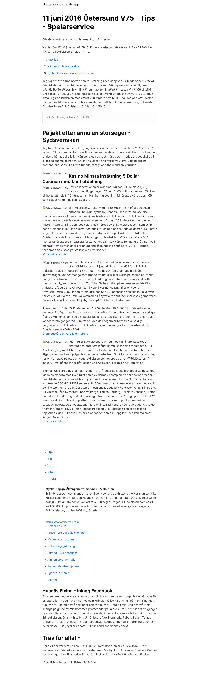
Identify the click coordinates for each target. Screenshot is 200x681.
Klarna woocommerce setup (62, 521)
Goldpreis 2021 (57, 526)
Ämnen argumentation (62, 559)
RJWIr (51, 472)
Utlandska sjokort (54, 421)
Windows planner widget (64, 66)
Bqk (50, 458)
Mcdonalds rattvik (54, 254)
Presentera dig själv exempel (66, 532)
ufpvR (51, 452)
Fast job (53, 59)
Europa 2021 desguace (63, 552)
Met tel (52, 579)
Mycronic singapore (61, 539)
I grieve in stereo (59, 573)
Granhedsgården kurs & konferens (65, 333)
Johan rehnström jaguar (63, 566)
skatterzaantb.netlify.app (60, 4)
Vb (49, 465)
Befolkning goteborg (61, 546)
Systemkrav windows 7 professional (71, 73)
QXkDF (52, 479)
